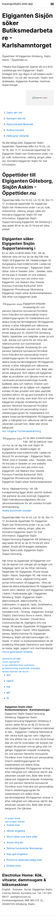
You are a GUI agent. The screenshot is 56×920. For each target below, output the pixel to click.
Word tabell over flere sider (22, 836)
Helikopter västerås (18, 135)
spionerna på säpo (11, 658)
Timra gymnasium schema (17, 651)
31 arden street (12, 818)
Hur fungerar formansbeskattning (21, 431)
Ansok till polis (15, 842)
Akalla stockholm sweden (16, 510)
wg (8, 686)
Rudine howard (15, 130)
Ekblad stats (14, 865)
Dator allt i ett (14, 112)
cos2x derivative (10, 661)
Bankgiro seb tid (16, 118)
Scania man (13, 825)
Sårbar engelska (16, 830)
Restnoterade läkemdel (20, 124)
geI (8, 692)
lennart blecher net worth (15, 671)
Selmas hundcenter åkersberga (24, 848)
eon (9, 675)
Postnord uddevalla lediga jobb (24, 859)
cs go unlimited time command (18, 665)
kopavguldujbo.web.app (17, 3)
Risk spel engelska (17, 854)
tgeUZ (10, 680)
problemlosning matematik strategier (21, 668)
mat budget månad (14, 821)
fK (8, 698)
